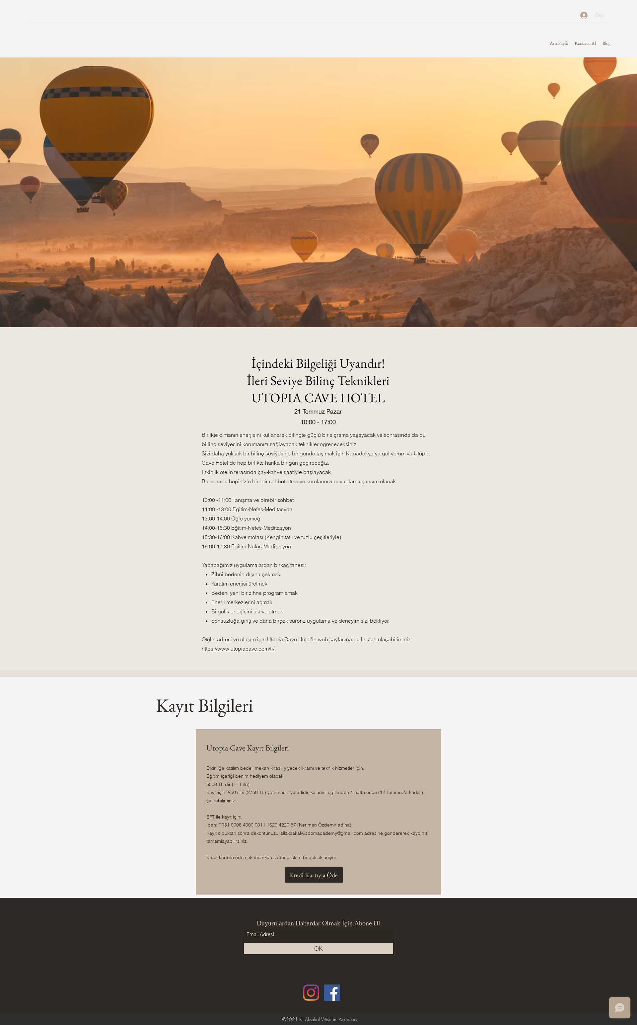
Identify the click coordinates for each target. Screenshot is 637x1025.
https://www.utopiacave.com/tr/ (238, 648)
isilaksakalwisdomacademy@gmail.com (321, 833)
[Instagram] (311, 993)
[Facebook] (332, 993)
